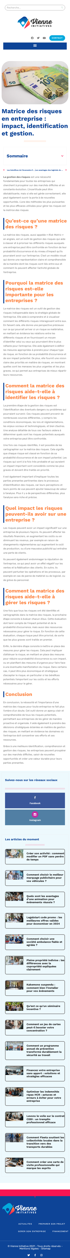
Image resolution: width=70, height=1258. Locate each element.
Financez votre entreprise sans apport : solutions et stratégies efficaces (43, 1073)
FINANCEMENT (60, 1231)
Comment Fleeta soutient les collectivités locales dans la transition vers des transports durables (45, 1142)
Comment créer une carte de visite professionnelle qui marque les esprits (45, 1165)
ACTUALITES (25, 1224)
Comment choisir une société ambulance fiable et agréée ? (44, 942)
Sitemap (45, 1248)
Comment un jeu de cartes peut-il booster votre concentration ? (44, 1027)
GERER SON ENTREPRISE (32, 1231)
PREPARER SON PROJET (52, 1224)
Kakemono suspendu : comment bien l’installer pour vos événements (42, 987)
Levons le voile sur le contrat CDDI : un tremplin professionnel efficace (45, 1119)
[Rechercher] (62, 7)
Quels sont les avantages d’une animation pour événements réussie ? (43, 899)
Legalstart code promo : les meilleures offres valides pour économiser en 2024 (44, 920)
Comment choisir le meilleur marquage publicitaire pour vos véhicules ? (45, 877)
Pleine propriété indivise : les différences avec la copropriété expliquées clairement (45, 965)
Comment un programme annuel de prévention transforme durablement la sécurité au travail (44, 1050)
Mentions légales (29, 1248)
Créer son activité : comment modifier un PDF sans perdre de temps (45, 856)
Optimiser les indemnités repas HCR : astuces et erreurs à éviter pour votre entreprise (44, 1096)
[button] (35, 45)
